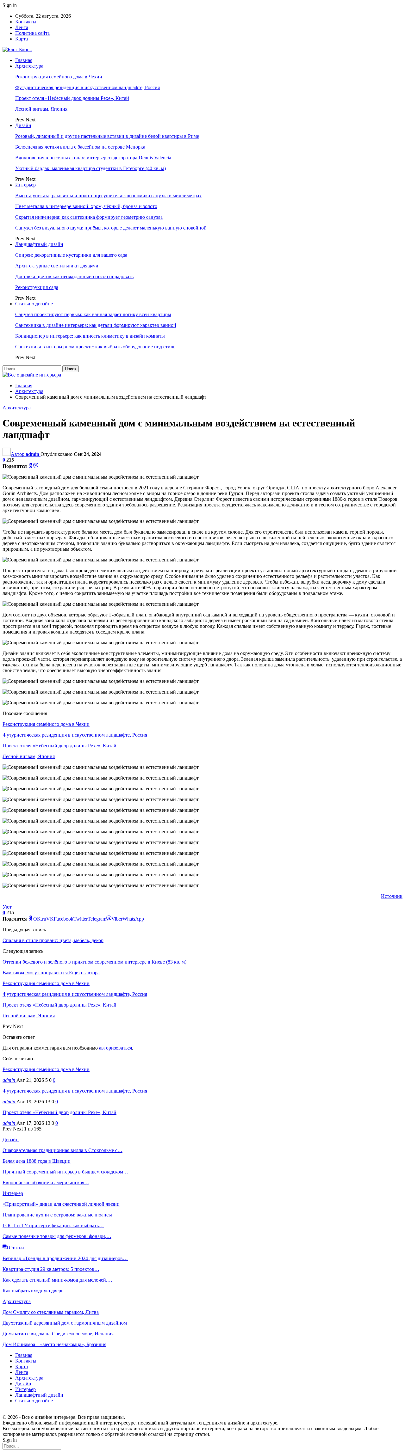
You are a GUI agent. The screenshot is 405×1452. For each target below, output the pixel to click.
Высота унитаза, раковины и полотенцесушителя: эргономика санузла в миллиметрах (108, 195)
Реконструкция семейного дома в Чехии (58, 76)
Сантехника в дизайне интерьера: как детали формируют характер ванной (95, 325)
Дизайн (23, 125)
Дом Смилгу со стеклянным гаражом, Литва (51, 1312)
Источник (391, 896)
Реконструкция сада (36, 287)
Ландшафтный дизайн (39, 244)
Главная (23, 60)
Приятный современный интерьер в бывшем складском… (65, 1171)
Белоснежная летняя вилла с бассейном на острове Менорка (80, 147)
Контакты (25, 21)
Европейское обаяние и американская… (46, 1182)
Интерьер (25, 184)
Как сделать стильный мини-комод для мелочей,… (57, 1280)
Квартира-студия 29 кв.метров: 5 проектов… (51, 1269)
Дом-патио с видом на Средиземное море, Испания (58, 1333)
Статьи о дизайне (34, 303)
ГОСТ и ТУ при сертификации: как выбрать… (53, 1225)
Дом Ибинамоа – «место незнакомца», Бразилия (54, 1344)
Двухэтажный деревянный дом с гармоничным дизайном (65, 1323)
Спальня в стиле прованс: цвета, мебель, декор (53, 940)
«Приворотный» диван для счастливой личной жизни (61, 1204)
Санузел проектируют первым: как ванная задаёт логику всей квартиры (93, 314)
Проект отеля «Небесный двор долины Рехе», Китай (72, 98)
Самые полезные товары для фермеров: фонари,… (57, 1236)
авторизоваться (115, 1048)
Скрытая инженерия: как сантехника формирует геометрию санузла (89, 217)
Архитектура (29, 66)
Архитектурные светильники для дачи (56, 265)
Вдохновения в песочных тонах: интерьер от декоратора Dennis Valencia (93, 157)
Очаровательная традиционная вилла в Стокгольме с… (62, 1150)
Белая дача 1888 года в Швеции (37, 1161)
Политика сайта (32, 33)
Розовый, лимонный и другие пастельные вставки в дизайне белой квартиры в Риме (107, 136)
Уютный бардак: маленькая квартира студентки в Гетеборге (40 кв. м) (90, 168)
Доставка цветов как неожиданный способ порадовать (74, 276)
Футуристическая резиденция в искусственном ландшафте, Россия (87, 87)
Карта (21, 38)
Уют (7, 907)
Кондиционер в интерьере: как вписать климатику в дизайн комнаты (90, 336)
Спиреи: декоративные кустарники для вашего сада (71, 255)
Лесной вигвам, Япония (41, 109)
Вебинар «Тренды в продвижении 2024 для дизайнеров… (65, 1258)
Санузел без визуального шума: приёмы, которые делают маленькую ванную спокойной (111, 227)
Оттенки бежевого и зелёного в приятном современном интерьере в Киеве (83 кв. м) (94, 962)
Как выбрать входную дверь (33, 1290)
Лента (21, 27)
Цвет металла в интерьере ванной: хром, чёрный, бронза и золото (86, 206)
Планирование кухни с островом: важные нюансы (57, 1214)
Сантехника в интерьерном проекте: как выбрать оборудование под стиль (95, 346)
